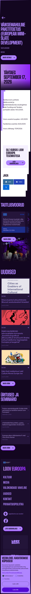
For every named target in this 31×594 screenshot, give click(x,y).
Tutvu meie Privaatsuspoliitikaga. (12, 573)
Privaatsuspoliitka (13, 504)
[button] (28, 219)
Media (6, 482)
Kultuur (7, 477)
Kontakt (7, 498)
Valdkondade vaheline (15, 487)
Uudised (7, 493)
